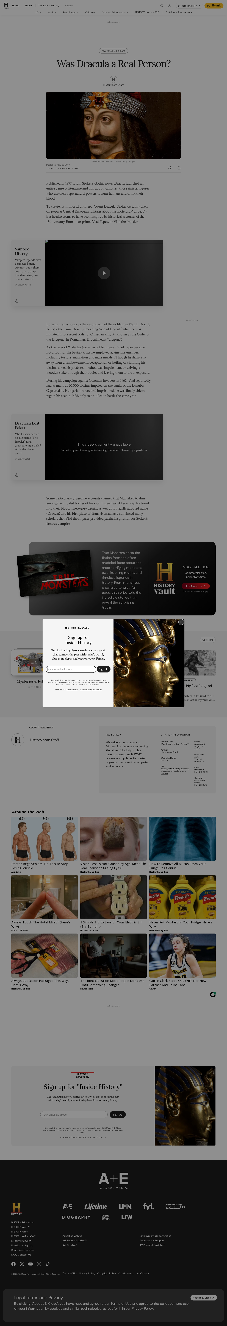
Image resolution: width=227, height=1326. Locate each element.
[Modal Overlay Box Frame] (113, 663)
